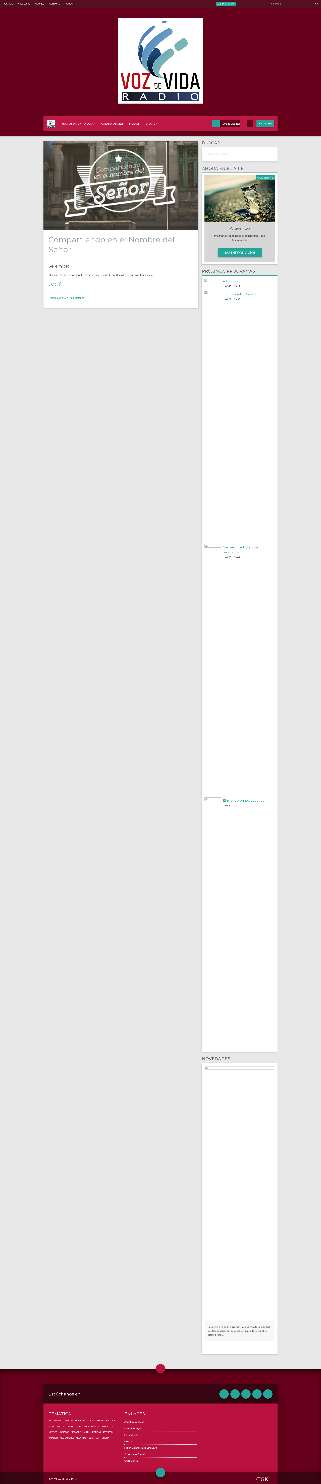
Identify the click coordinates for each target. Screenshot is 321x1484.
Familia (86, 1426)
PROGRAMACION (71, 123)
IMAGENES (133, 123)
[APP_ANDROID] (224, 1394)
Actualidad (55, 1420)
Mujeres (86, 1432)
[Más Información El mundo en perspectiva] (213, 922)
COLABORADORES (112, 123)
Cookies (39, 4)
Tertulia (104, 1438)
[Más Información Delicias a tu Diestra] (213, 416)
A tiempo (230, 281)
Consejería (68, 1420)
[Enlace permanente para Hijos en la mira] (239, 1193)
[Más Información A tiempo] (213, 283)
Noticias (96, 1432)
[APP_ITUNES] (246, 1394)
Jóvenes (53, 1432)
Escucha (265, 123)
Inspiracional (59, 297)
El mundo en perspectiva (243, 800)
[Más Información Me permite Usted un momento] (213, 669)
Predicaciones (76, 297)
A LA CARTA (91, 123)
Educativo (111, 1420)
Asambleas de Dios (134, 1421)
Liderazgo (64, 1432)
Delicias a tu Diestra (239, 294)
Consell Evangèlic (133, 1428)
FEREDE (128, 1441)
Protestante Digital (134, 1454)
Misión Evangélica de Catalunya (140, 1447)
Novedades (107, 1432)
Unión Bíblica (131, 1460)
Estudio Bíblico (57, 1426)
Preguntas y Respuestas (87, 1438)
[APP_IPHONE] (235, 1394)
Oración (53, 1438)
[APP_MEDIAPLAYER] (268, 1394)
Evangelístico (74, 1426)
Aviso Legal (24, 4)
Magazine (76, 1432)
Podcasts (71, 4)
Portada (8, 4)
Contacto (54, 4)
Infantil (95, 1426)
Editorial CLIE (131, 1434)
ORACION (151, 123)
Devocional (81, 1420)
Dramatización (96, 1420)
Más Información (240, 253)
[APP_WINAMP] (257, 1394)
